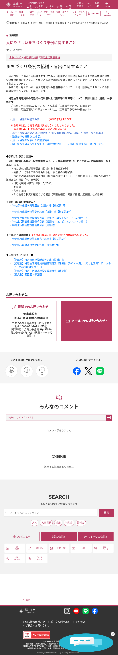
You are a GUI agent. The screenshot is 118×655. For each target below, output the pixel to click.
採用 (58, 522)
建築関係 (59, 23)
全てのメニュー (21, 536)
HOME (13, 23)
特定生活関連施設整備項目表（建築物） (34, 225)
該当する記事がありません (59, 466)
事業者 (24, 23)
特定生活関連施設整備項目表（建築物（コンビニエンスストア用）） (50, 221)
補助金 (69, 522)
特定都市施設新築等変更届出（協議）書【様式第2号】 (42, 211)
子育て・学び (61, 548)
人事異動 (46, 522)
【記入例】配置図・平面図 (27, 274)
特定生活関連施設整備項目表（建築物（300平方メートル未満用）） (50, 218)
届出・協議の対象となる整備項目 (30, 140)
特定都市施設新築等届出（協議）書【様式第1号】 (40, 205)
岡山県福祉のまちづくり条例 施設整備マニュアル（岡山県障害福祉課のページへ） (59, 144)
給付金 (80, 522)
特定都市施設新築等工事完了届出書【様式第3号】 (40, 238)
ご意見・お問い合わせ (37, 625)
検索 (106, 512)
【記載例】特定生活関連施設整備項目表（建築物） (40, 270)
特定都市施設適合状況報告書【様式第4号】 (36, 245)
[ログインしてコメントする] (109, 418)
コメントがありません (59, 430)
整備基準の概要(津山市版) (26, 136)
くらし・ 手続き (17, 548)
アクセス (80, 621)
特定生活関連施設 (50, 57)
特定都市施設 (31, 57)
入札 (34, 522)
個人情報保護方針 (35, 621)
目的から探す (58, 536)
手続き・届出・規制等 (41, 23)
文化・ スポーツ (105, 548)
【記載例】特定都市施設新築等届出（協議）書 (39, 259)
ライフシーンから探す (95, 536)
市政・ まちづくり (17, 558)
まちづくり (15, 57)
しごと (83, 548)
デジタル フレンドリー (39, 558)
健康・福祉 (39, 548)
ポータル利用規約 (60, 621)
